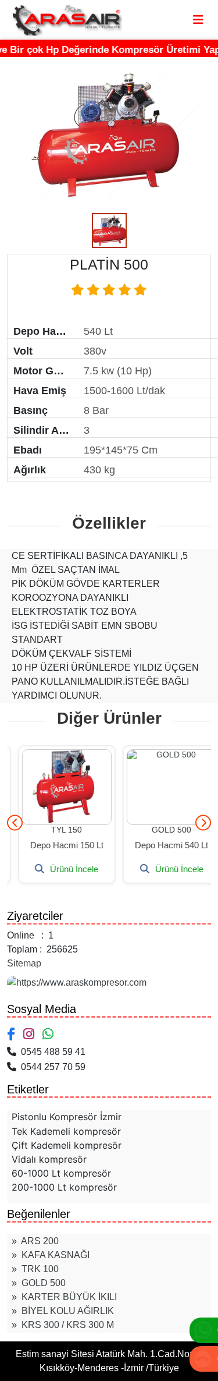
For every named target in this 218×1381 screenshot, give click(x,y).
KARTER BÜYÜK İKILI (69, 1297)
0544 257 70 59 (50, 1067)
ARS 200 (40, 1241)
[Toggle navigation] (198, 20)
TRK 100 (40, 1269)
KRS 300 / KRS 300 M (68, 1325)
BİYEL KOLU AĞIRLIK (68, 1311)
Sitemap (24, 963)
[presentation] (15, 822)
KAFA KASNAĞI (56, 1255)
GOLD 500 (44, 1283)
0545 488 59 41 (50, 1052)
